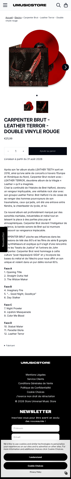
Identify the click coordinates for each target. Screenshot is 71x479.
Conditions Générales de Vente (35, 383)
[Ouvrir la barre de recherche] (58, 5)
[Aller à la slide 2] (37, 95)
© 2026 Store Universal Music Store (35, 401)
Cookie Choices (35, 391)
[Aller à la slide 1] (34, 95)
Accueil (9, 17)
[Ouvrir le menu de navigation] (5, 5)
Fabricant (10, 345)
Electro (18, 17)
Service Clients (35, 378)
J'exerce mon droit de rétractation (35, 396)
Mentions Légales (35, 374)
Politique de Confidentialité (36, 387)
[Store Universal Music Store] (29, 5)
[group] (28, 107)
